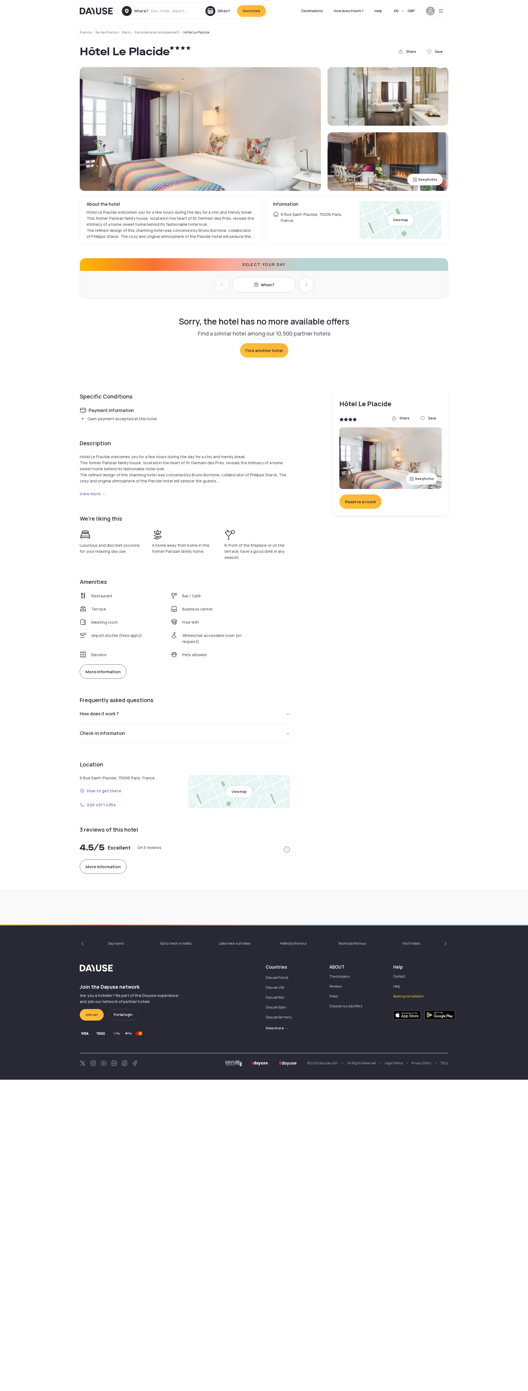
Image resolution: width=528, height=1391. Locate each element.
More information (103, 672)
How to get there (104, 790)
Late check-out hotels (235, 943)
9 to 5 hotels (411, 943)
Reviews (335, 986)
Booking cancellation (408, 996)
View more (90, 493)
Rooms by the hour (352, 943)
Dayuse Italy (275, 997)
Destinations (312, 11)
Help (378, 11)
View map (400, 220)
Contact (399, 976)
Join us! (91, 1014)
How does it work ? (349, 11)
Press (333, 996)
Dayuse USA (275, 987)
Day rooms (116, 943)
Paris (126, 32)
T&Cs (444, 1063)
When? (267, 285)
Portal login (123, 1014)
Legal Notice (394, 1063)
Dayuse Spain (276, 1007)
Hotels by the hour (293, 943)
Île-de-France (106, 32)
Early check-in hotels (175, 943)
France (85, 32)
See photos (427, 179)
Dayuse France (277, 977)
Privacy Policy (421, 1063)
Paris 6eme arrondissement (157, 32)
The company (339, 976)
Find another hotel (264, 350)
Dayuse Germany (279, 1017)
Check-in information (102, 733)
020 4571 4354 (101, 804)
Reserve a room (360, 502)
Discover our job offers (345, 1006)
